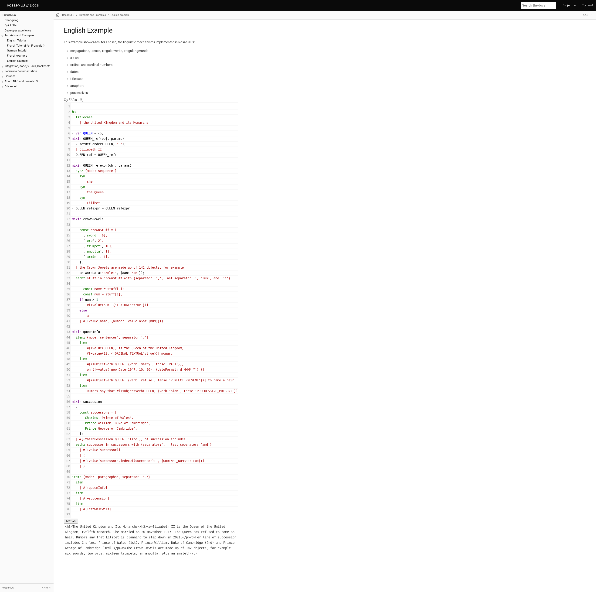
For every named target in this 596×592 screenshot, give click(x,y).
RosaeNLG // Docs (23, 5)
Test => (71, 521)
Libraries (10, 76)
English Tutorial (17, 40)
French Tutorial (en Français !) (25, 45)
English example (17, 60)
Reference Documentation (21, 71)
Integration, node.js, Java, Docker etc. (28, 66)
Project (567, 5)
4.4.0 (585, 15)
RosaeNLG (9, 15)
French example (17, 55)
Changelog (11, 20)
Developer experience (18, 30)
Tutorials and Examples (19, 35)
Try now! (587, 5)
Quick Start (11, 25)
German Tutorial (17, 50)
